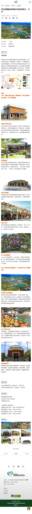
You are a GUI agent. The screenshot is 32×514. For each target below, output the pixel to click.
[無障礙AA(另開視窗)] (17, 496)
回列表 (16, 453)
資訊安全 (6, 490)
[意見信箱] (23, 466)
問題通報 (17, 448)
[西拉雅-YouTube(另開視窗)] (18, 466)
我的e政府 (12, 496)
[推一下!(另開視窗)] (6, 18)
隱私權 (5, 488)
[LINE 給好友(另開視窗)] (13, 18)
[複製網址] (16, 18)
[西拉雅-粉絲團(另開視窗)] (8, 466)
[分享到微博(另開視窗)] (9, 18)
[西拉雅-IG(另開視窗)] (13, 466)
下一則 (26, 453)
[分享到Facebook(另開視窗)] (2, 18)
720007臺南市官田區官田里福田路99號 (17, 480)
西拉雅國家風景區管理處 (16, 2)
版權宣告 (6, 493)
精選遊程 (19, 5)
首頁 (2, 5)
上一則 (5, 453)
